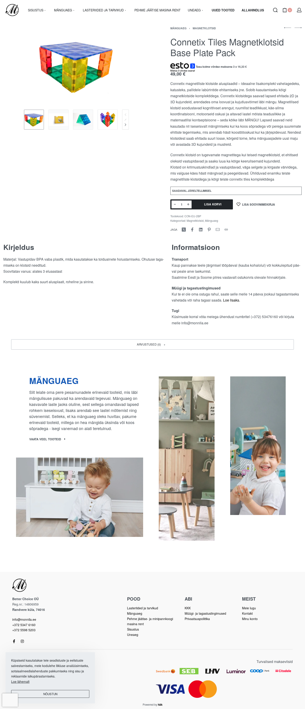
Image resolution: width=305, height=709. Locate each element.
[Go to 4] (108, 120)
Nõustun (50, 694)
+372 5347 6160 (24, 624)
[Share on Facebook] (192, 230)
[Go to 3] (83, 120)
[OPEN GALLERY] (76, 66)
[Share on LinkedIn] (201, 230)
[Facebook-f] (14, 641)
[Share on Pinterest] (209, 230)
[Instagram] (22, 641)
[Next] (125, 125)
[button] (152, 344)
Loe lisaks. (231, 300)
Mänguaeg (178, 28)
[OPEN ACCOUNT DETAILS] (299, 10)
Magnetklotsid (204, 28)
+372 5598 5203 (24, 630)
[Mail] (218, 230)
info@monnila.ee (24, 619)
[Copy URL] (226, 230)
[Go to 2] (58, 120)
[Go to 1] (34, 120)
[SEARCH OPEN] (275, 10)
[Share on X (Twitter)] (184, 230)
